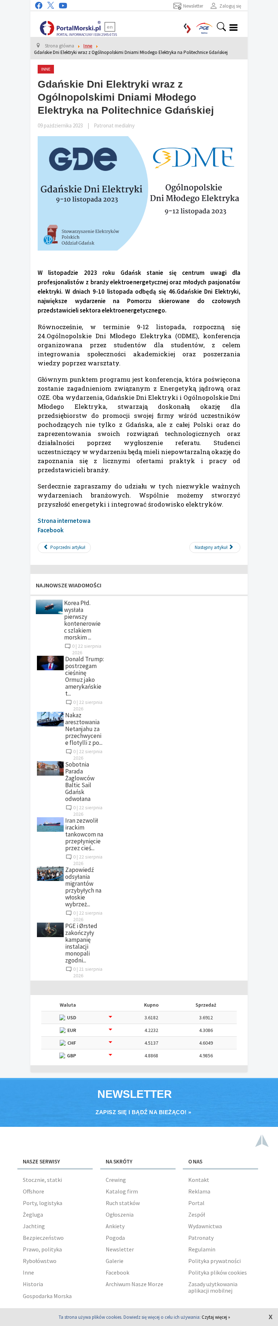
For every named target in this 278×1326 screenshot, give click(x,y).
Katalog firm (122, 1191)
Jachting (34, 1226)
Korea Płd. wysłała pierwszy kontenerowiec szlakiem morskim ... (82, 620)
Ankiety (115, 1226)
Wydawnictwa (205, 1226)
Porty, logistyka (42, 1203)
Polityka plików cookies (217, 1272)
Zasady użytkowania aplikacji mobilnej (212, 1287)
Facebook (51, 530)
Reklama (199, 1191)
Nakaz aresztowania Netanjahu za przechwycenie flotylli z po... (83, 729)
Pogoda (115, 1237)
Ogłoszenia (120, 1214)
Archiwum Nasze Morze (134, 1284)
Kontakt (198, 1179)
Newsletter (120, 1249)
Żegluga (33, 1214)
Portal (196, 1203)
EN (110, 27)
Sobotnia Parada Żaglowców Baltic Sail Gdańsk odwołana (79, 781)
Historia (33, 1284)
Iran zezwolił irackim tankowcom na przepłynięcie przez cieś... (84, 834)
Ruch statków (123, 1203)
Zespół (196, 1214)
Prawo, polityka (42, 1249)
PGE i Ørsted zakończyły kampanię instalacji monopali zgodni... (81, 943)
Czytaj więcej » (216, 1317)
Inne (28, 1272)
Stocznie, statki (42, 1179)
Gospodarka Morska (47, 1296)
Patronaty (201, 1237)
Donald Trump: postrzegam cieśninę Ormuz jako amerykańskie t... (84, 676)
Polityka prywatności (214, 1260)
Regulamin (201, 1249)
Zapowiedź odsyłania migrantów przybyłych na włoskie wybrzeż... (83, 887)
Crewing (116, 1179)
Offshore (33, 1191)
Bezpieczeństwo (43, 1237)
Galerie (114, 1260)
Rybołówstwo (39, 1260)
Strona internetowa (64, 521)
